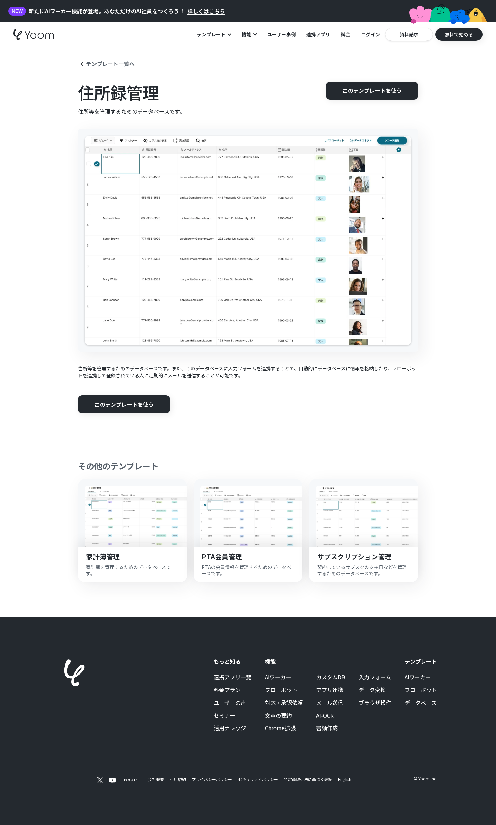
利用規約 (178, 779)
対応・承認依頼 (284, 703)
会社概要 (156, 779)
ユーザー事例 (281, 34)
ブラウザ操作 (375, 703)
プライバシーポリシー (212, 779)
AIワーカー (278, 677)
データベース (421, 703)
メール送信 (329, 703)
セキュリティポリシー (258, 779)
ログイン (370, 34)
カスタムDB (330, 677)
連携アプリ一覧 (232, 677)
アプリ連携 (329, 690)
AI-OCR (325, 715)
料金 (345, 34)
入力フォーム (375, 677)
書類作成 (327, 728)
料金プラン (227, 690)
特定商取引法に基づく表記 (308, 779)
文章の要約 (278, 715)
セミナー (224, 715)
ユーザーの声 (230, 703)
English (344, 779)
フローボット (281, 690)
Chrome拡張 (280, 728)
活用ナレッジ (230, 728)
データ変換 (372, 690)
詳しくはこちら (206, 11)
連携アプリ (318, 34)
